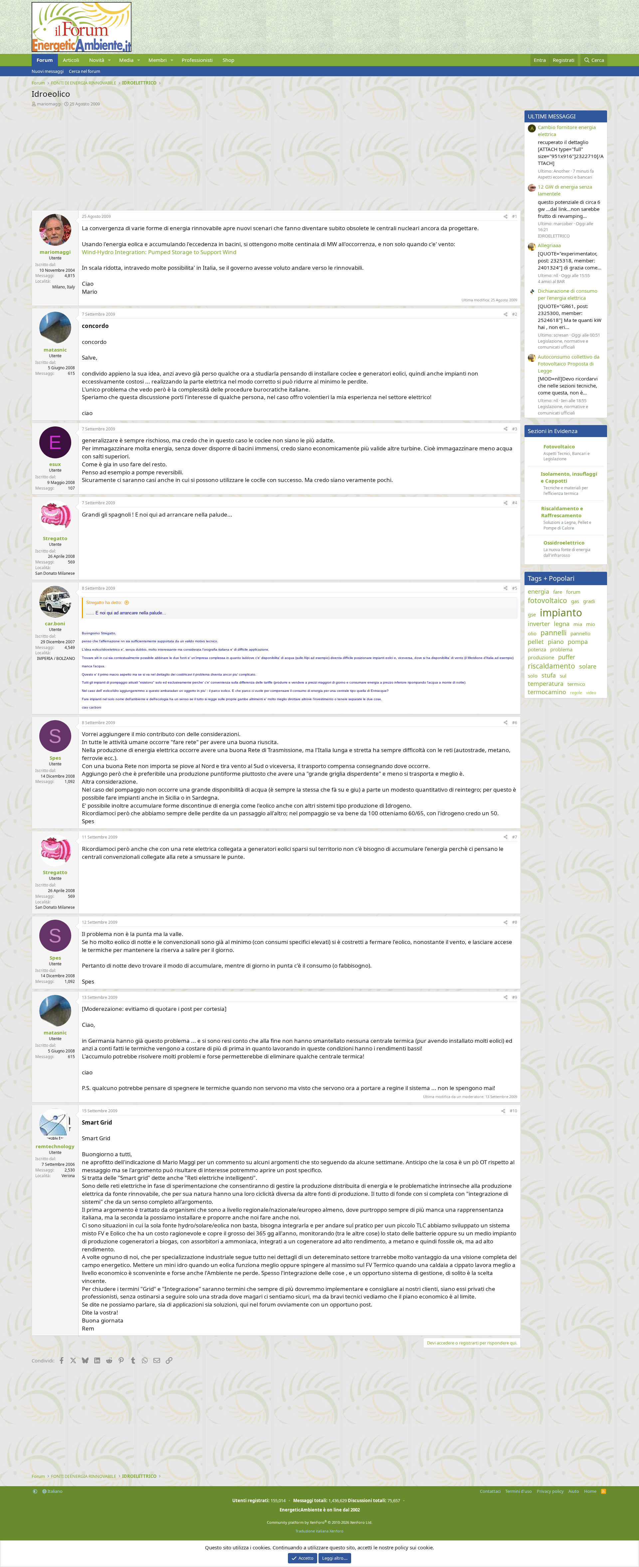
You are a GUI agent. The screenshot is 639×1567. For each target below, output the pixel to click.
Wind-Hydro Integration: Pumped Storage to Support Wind (159, 252)
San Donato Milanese (55, 573)
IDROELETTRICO (554, 236)
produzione (541, 657)
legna (561, 624)
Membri (157, 60)
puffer (566, 657)
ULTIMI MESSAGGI (552, 116)
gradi (589, 601)
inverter (539, 624)
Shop (228, 60)
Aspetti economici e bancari (565, 177)
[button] (109, 60)
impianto (561, 612)
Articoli (71, 60)
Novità (96, 60)
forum (573, 591)
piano (556, 642)
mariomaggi (49, 104)
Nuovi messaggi (48, 71)
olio (532, 633)
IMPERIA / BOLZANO (56, 658)
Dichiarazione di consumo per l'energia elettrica (567, 294)
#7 (514, 837)
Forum (45, 60)
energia (538, 591)
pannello (580, 633)
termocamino (547, 692)
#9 (514, 997)
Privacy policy (550, 1491)
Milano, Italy (63, 287)
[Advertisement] (231, 156)
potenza (537, 649)
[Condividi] (505, 217)
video (591, 693)
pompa (578, 642)
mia (577, 624)
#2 (514, 314)
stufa (548, 675)
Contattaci (490, 1491)
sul (563, 675)
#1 (514, 216)
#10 (513, 1111)
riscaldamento (551, 666)
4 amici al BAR (551, 281)
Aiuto (573, 1491)
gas (575, 601)
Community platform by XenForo (319, 1522)
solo (532, 675)
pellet (536, 642)
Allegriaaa (549, 245)
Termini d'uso (518, 1491)
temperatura (545, 684)
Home (590, 1491)
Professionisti (197, 60)
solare (587, 666)
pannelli (553, 632)
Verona (68, 1175)
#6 (514, 722)
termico (576, 684)
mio (590, 624)
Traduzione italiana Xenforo (319, 1530)
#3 (514, 429)
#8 (514, 922)
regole (576, 693)
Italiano (55, 1491)
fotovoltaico (547, 600)
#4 (514, 503)
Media (126, 60)
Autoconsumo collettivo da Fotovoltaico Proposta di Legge (568, 363)
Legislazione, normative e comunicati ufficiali (563, 344)
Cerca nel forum (84, 71)
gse (532, 614)
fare (557, 591)
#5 (514, 588)
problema (561, 649)
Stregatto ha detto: (104, 602)
